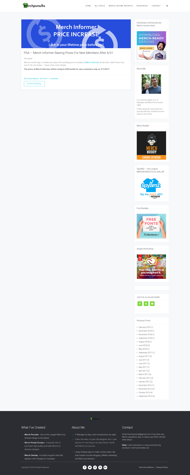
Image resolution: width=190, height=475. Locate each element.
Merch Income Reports (121, 6)
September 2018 (145, 338)
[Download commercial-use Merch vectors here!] (151, 45)
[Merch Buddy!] (151, 145)
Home (88, 6)
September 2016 (145, 396)
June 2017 (143, 363)
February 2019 (144, 327)
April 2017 (143, 371)
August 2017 (144, 356)
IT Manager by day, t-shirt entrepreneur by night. (95, 434)
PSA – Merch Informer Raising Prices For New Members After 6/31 (68, 53)
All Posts (100, 6)
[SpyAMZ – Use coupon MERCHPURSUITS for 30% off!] (151, 188)
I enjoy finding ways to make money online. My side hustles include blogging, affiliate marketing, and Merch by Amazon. (96, 455)
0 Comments (53, 79)
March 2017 (144, 374)
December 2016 (145, 385)
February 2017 (144, 378)
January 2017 (144, 382)
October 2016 (144, 392)
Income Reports (33, 79)
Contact (156, 6)
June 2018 (143, 345)
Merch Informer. (92, 62)
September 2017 (145, 353)
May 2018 (143, 349)
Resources (142, 6)
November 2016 (145, 389)
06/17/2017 (44, 79)
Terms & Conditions (146, 467)
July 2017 (142, 360)
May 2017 (143, 367)
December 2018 (145, 331)
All (25, 79)
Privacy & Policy (162, 467)
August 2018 (144, 342)
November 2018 (145, 334)
